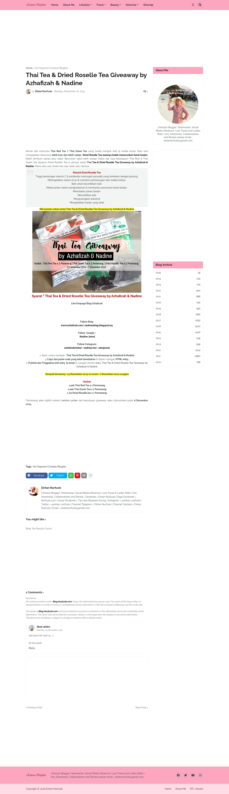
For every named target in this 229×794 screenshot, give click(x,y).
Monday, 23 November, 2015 (50, 630)
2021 (178, 296)
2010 (178, 362)
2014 (178, 338)
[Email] (84, 475)
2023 (178, 284)
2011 (178, 356)
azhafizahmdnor (73, 347)
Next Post (140, 707)
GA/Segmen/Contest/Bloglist (51, 68)
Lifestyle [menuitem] (84, 4)
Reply (32, 648)
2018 (178, 314)
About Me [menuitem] (69, 4)
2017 (178, 320)
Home (29, 68)
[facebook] (178, 775)
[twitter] (185, 775)
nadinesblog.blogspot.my (99, 325)
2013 (178, 344)
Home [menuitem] (54, 4)
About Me (180, 788)
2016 (178, 326)
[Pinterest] (77, 475)
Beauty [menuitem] (114, 4)
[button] (193, 5)
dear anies (43, 626)
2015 (178, 332)
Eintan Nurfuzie (51, 487)
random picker (69, 400)
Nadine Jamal (87, 336)
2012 (178, 350)
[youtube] (193, 775)
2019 (178, 308)
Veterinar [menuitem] (131, 4)
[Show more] (90, 475)
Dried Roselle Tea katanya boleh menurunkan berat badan (115, 155)
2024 (178, 278)
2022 (178, 290)
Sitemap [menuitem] (148, 4)
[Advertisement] (114, 38)
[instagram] (200, 775)
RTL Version (196, 788)
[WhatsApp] (71, 475)
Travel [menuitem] (100, 4)
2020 (178, 302)
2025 (178, 272)
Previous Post (34, 707)
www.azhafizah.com (72, 325)
